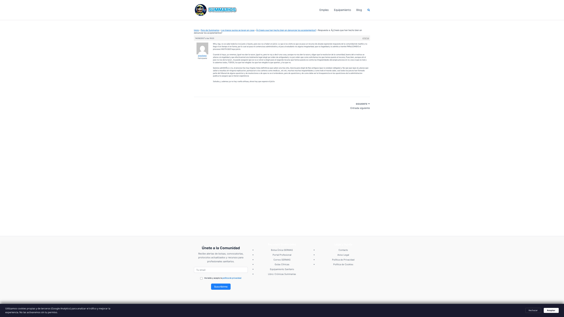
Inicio (196, 30)
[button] (368, 10)
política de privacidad (231, 278)
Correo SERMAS (282, 259)
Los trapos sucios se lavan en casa (237, 30)
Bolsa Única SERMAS (282, 250)
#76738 (365, 38)
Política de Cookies (343, 264)
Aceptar (551, 310)
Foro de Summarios (210, 30)
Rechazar (533, 310)
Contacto (343, 250)
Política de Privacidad (343, 259)
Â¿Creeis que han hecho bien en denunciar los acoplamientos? (286, 30)
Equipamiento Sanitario (282, 269)
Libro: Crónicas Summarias (282, 274)
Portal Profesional (282, 254)
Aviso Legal (343, 254)
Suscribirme (221, 286)
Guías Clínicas (282, 264)
